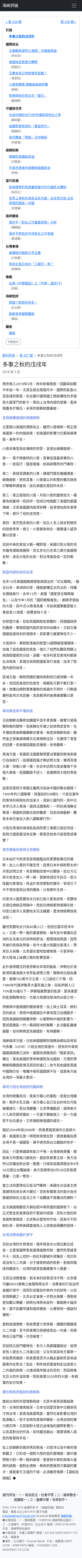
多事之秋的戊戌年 (21, 36)
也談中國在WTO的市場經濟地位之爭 (35, 115)
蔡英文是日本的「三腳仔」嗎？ (31, 264)
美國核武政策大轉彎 (23, 62)
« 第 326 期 (13, 22)
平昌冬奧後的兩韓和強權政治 (29, 168)
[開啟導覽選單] (74, 6)
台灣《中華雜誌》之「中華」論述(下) (35, 283)
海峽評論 (10, 5)
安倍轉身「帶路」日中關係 (28, 137)
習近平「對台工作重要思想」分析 (33, 222)
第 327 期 (26, 355)
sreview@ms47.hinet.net (18, 1516)
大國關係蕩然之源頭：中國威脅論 (33, 51)
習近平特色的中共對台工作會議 (31, 233)
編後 (12, 333)
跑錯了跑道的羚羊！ (23, 302)
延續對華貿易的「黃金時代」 (29, 126)
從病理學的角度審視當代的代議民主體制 (37, 187)
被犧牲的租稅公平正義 (25, 253)
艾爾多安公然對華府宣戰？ (28, 73)
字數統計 (13, 342)
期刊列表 (8, 355)
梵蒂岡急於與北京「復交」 (28, 95)
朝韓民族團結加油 (21, 156)
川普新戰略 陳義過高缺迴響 (28, 84)
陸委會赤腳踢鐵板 (21, 314)
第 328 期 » (68, 22)
